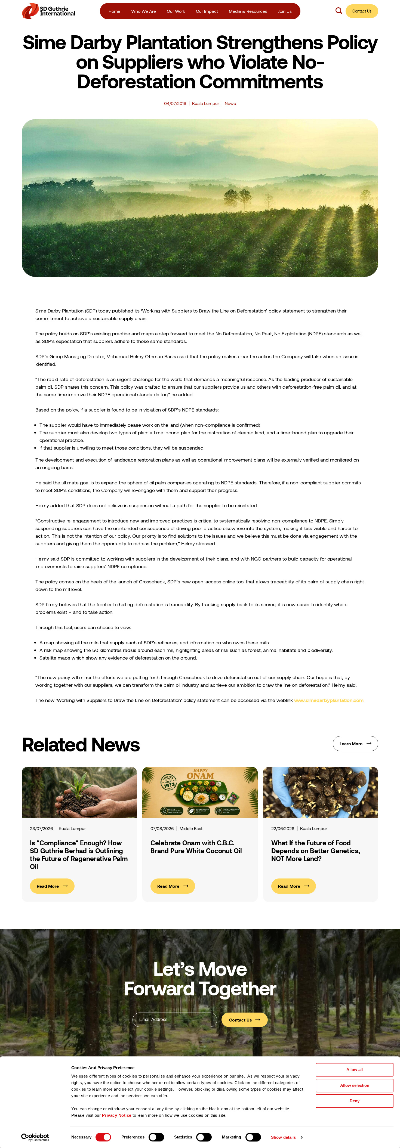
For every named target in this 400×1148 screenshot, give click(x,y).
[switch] (156, 1137)
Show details (283, 1137)
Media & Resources (248, 11)
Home (114, 11)
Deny (354, 1101)
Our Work (176, 11)
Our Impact (207, 11)
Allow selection (354, 1085)
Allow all (354, 1069)
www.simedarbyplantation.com (329, 700)
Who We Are (143, 11)
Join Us (285, 11)
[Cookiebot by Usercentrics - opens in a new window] (35, 1137)
